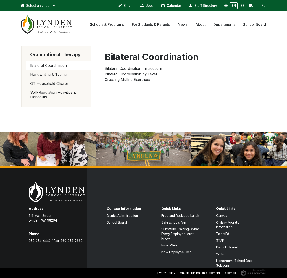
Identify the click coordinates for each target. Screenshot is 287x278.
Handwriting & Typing (48, 74)
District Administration (122, 215)
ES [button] (242, 5)
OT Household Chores (49, 83)
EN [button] (233, 5)
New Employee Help (176, 252)
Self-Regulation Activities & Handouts (53, 94)
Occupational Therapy (55, 54)
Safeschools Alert (174, 222)
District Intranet (227, 247)
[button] (264, 5)
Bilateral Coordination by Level (131, 74)
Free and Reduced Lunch (180, 215)
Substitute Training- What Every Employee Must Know (180, 233)
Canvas (221, 215)
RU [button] (251, 5)
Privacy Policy (165, 272)
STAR (220, 240)
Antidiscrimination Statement (200, 272)
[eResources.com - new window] (253, 272)
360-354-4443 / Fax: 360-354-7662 (56, 241)
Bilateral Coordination (48, 65)
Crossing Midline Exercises (127, 79)
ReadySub (169, 245)
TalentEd (222, 234)
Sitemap (230, 272)
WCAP (221, 254)
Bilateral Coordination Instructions (134, 68)
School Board (117, 222)
